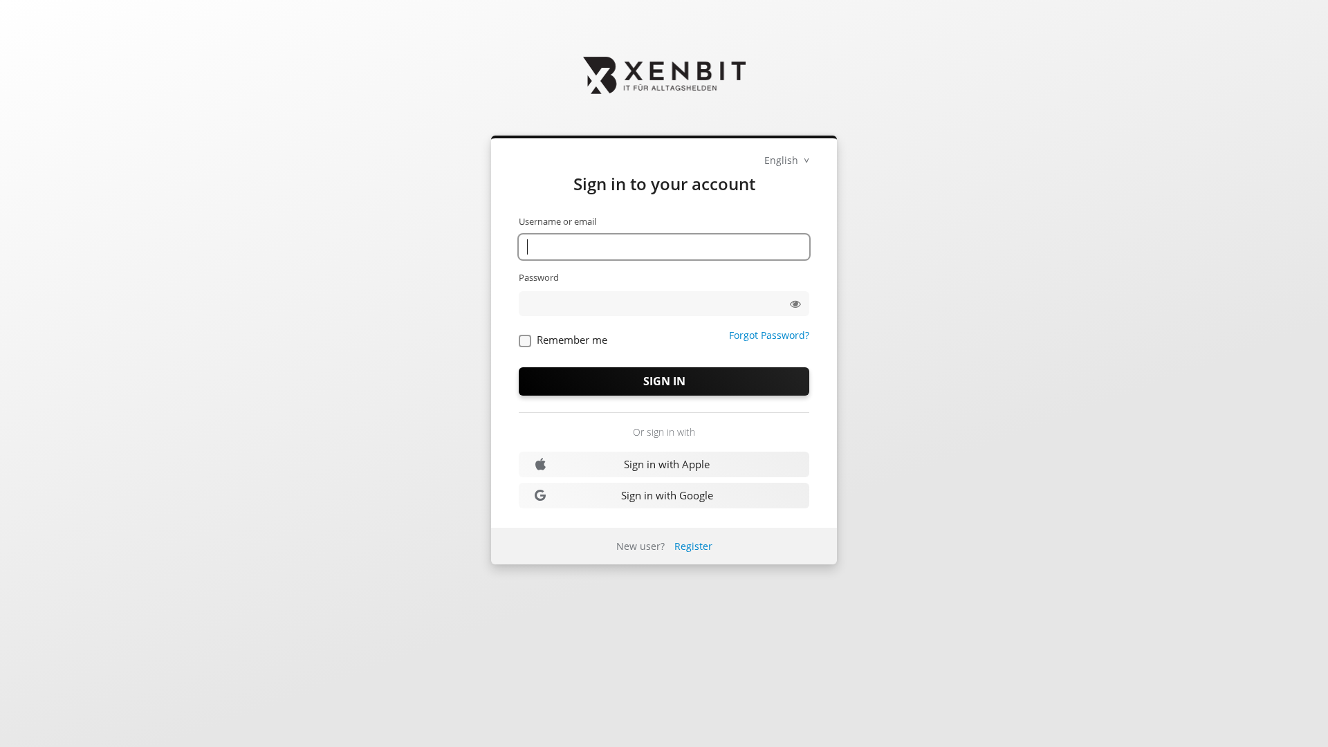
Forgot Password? (769, 335)
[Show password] (795, 303)
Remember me (572, 340)
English (782, 160)
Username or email (557, 221)
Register (693, 546)
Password (539, 277)
